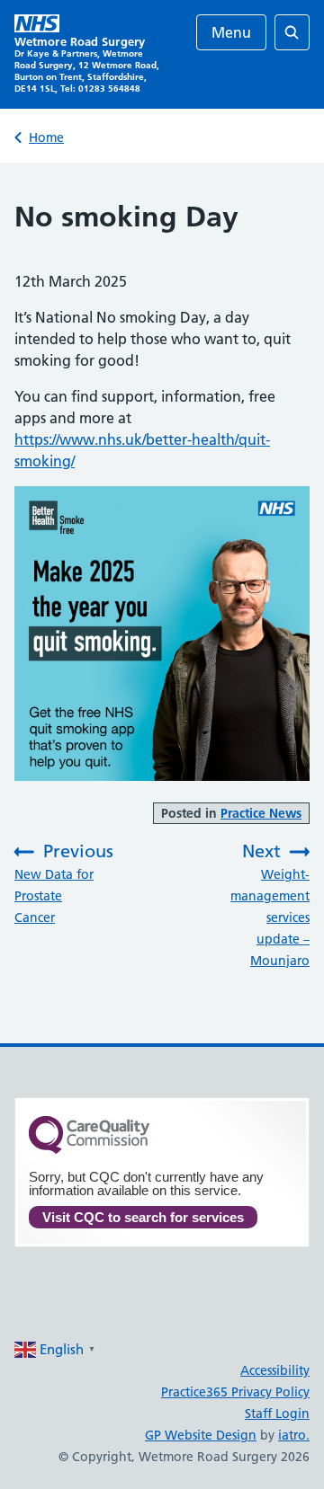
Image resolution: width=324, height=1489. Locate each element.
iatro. (294, 1435)
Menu (231, 32)
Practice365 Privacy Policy (235, 1392)
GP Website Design (200, 1435)
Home (46, 137)
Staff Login (277, 1413)
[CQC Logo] (89, 1149)
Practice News (261, 813)
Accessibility (275, 1370)
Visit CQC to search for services (143, 1217)
